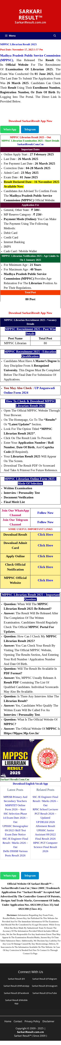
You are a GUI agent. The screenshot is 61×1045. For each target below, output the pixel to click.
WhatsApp (9, 129)
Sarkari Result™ (30, 14)
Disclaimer (48, 1021)
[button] (55, 35)
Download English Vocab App (30, 783)
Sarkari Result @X (16, 978)
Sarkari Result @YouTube (45, 993)
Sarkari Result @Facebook (16, 993)
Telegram (30, 129)
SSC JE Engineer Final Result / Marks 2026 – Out (15, 843)
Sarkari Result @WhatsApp (16, 985)
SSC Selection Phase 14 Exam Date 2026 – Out (15, 818)
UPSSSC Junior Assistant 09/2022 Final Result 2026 (45, 834)
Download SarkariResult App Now (30, 121)
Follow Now (45, 512)
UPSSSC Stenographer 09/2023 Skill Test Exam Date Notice (15, 830)
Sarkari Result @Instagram (44, 985)
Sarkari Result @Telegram (44, 978)
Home (7, 1021)
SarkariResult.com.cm (30, 144)
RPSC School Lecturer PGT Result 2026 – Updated (45, 813)
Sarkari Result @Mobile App (16, 1002)
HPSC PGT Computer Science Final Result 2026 (45, 847)
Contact (18, 1021)
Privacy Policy (32, 1021)
